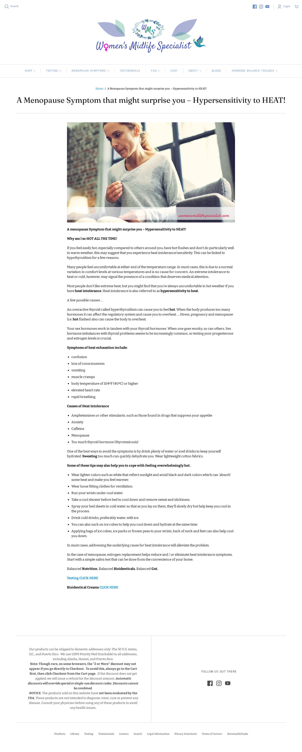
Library (74, 734)
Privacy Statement (185, 734)
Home (99, 88)
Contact (124, 734)
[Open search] (7, 6)
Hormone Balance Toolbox (253, 71)
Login (286, 6)
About (193, 71)
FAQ (154, 71)
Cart (174, 71)
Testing (52, 71)
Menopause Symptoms (89, 71)
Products (59, 734)
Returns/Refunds (237, 734)
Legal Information (158, 734)
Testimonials (130, 71)
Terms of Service (212, 734)
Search (14, 6)
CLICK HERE (88, 578)
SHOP (28, 71)
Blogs (216, 71)
